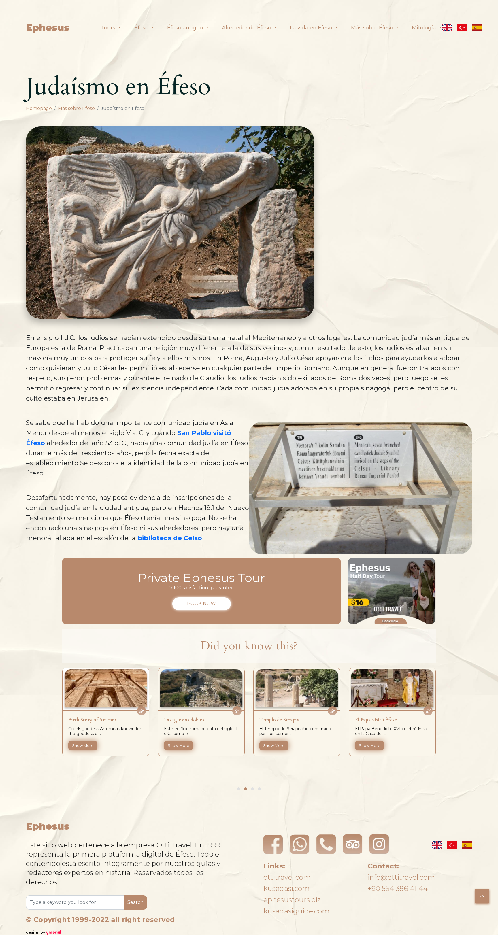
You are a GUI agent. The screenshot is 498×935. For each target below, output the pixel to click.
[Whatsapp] (300, 844)
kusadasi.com (286, 888)
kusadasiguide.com (296, 911)
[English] (447, 27)
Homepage (39, 108)
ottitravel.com (287, 877)
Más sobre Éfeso (76, 108)
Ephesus (47, 27)
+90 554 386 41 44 (398, 888)
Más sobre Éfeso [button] (373, 27)
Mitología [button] (424, 27)
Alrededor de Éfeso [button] (247, 27)
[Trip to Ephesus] (392, 591)
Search (135, 902)
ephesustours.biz (292, 900)
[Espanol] (477, 27)
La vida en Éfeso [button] (311, 27)
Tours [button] (109, 27)
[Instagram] (379, 844)
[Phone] (326, 844)
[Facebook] (273, 844)
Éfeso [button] (142, 27)
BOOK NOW (201, 603)
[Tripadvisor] (353, 844)
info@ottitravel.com (401, 877)
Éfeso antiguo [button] (185, 27)
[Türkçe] (462, 27)
